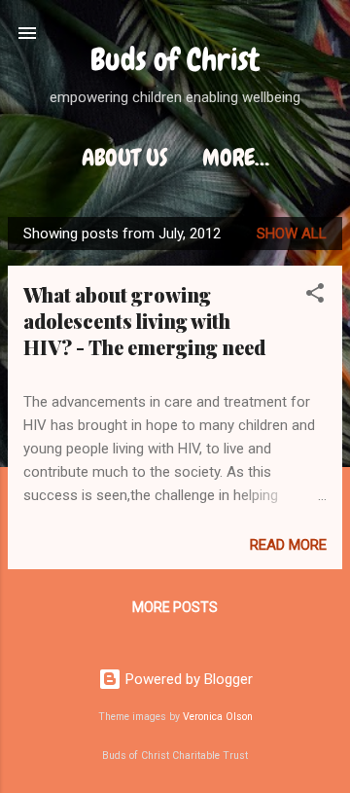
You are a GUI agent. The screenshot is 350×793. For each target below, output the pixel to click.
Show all (292, 233)
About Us (124, 157)
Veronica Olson (218, 716)
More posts (175, 607)
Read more (288, 545)
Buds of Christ (175, 60)
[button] (315, 296)
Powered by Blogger (187, 679)
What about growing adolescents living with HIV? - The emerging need (144, 320)
